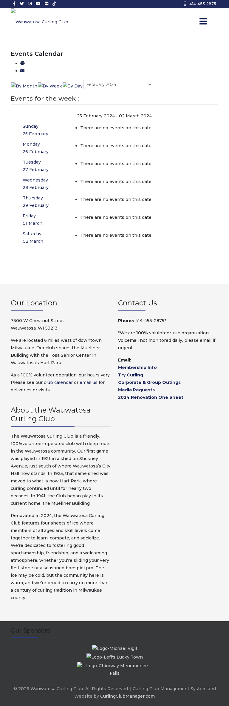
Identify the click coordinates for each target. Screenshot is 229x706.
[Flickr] (46, 3)
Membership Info (137, 367)
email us (89, 382)
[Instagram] (30, 3)
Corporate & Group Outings (149, 382)
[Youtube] (38, 3)
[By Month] (24, 85)
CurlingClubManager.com (127, 696)
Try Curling (130, 375)
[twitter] (22, 3)
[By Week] (50, 85)
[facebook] (14, 3)
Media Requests (136, 390)
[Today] (73, 85)
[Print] (22, 63)
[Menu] (195, 21)
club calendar (58, 382)
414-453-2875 (202, 3)
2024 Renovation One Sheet (150, 397)
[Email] (22, 70)
